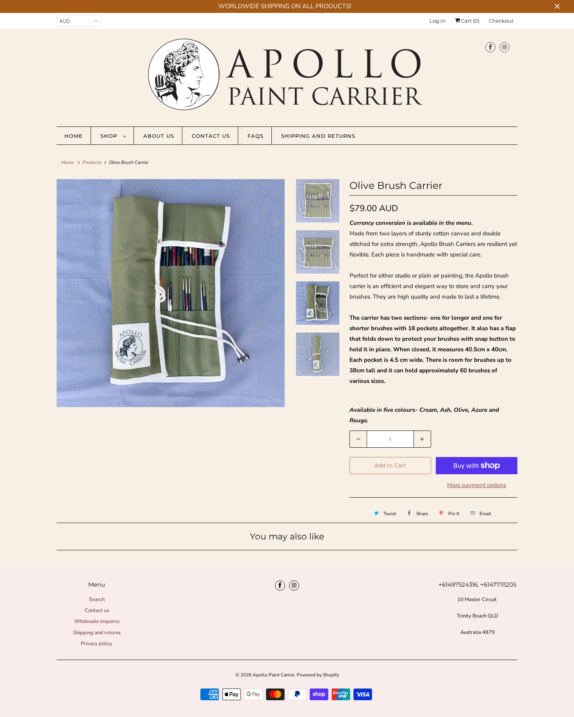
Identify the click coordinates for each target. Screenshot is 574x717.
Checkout (501, 21)
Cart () (470, 21)
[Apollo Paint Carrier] (287, 76)
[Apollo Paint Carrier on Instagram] (504, 47)
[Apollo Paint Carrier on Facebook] (490, 47)
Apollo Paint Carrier (273, 675)
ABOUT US (158, 136)
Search (97, 599)
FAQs (256, 136)
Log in (438, 21)
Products (92, 162)
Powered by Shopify (318, 675)
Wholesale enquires (96, 621)
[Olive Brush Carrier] (171, 293)
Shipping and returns (318, 136)
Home (73, 136)
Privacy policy (96, 643)
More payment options (476, 485)
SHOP (109, 136)
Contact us (211, 136)
